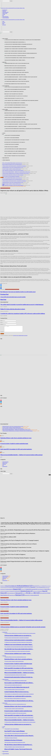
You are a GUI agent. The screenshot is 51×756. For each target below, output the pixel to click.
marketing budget (17, 591)
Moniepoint (40, 591)
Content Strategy (27, 587)
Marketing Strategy (27, 591)
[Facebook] (25, 284)
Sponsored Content (16, 289)
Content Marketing (5, 17)
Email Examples (3, 589)
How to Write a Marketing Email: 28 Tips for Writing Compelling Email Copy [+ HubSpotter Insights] (24, 551)
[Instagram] (25, 400)
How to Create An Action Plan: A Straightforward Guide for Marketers (17, 533)
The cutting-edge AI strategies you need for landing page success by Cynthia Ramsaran (21, 304)
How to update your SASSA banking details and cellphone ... (15, 89)
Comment (2, 331)
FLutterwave (23, 589)
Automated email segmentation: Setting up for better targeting (12, 173)
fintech (17, 589)
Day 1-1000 (37, 587)
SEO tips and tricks (44, 593)
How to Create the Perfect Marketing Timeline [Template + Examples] (17, 558)
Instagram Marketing (40, 589)
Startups (20, 595)
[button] (50, 474)
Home (3, 21)
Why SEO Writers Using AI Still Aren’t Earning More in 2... (14, 151)
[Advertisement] (25, 347)
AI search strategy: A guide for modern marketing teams (14, 70)
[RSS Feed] (25, 403)
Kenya (47, 589)
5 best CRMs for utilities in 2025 (8, 537)
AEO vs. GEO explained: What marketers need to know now (12, 161)
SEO (3, 15)
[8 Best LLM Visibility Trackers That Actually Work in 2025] (15, 153)
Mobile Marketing (5, 16)
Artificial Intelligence (24, 586)
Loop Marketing (7, 591)
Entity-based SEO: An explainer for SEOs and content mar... (15, 74)
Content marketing (12, 587)
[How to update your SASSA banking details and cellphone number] (15, 680)
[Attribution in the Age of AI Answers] (11, 144)
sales (32, 593)
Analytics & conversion (9, 289)
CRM (33, 587)
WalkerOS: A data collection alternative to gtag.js (12, 309)
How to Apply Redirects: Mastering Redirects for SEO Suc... (15, 107)
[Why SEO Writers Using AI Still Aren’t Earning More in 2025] (15, 148)
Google (28, 589)
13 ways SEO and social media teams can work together (13, 296)
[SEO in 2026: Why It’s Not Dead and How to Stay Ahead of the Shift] (16, 139)
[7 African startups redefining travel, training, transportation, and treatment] (19, 57)
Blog (3, 23)
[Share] (25, 288)
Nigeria (3, 593)
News (44, 591)
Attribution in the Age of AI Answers (11, 146)
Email (1, 322)
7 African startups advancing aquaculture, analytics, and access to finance (18, 544)
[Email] (25, 287)
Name (1, 320)
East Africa (42, 587)
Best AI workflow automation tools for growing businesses (12, 162)
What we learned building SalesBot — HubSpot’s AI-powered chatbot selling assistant (16, 429)
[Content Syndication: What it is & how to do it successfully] (14, 689)
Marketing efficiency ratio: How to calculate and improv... (15, 65)
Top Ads (3, 14)
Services (3, 22)
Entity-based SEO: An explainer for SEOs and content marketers (13, 168)
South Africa (12, 595)
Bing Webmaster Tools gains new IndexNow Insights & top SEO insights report (18, 291)
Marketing (4, 62)
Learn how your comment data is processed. (20, 335)
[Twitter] (25, 285)
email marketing (9, 589)
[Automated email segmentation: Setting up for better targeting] (16, 81)
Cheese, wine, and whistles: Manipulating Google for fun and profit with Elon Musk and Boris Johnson (25, 530)
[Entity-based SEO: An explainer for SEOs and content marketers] (16, 72)
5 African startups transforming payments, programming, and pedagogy (14, 164)
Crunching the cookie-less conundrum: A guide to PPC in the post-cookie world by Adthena (22, 313)
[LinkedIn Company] (25, 401)
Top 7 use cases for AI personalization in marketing (10, 174)
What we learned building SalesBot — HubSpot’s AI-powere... (15, 79)
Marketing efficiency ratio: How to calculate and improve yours (12, 165)
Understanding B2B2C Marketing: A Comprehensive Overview (15, 547)
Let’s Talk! (4, 24)
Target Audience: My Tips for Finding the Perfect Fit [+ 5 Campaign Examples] (19, 540)
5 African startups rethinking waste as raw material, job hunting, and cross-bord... (15, 171)
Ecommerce (47, 587)
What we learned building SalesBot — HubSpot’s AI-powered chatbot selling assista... (16, 170)
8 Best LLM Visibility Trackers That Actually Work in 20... (14, 155)
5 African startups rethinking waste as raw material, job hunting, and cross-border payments (17, 430)
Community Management (4, 587)
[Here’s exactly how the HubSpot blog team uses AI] (14, 91)
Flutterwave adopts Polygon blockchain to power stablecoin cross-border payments (21, 561)
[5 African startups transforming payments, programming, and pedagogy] (18, 44)
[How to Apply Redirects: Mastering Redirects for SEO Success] (15, 698)
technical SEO (28, 595)
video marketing (35, 595)
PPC (28, 593)
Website (1, 324)
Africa (7, 585)
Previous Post (4, 294)
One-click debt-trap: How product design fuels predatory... (15, 55)
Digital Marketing (5, 12)
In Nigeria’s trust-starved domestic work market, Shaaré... (15, 51)
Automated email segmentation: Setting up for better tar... (15, 83)
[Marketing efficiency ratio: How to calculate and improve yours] (16, 63)
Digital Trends (4, 13)
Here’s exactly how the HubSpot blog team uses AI (16, 687)
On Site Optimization (11, 593)
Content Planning (19, 587)
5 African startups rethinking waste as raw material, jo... (15, 42)
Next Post (3, 299)
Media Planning (35, 591)
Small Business (4, 9)
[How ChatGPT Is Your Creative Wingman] (12, 135)
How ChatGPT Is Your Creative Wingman (11, 137)
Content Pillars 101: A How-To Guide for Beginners (13, 554)
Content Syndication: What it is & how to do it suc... (14, 98)
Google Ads (34, 589)
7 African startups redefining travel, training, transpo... (14, 60)
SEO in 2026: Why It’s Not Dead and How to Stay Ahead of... (14, 142)
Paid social (19, 593)
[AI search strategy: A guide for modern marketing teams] (15, 115)
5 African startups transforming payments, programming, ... (15, 46)
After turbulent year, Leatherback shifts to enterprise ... (14, 102)
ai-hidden (13, 585)
